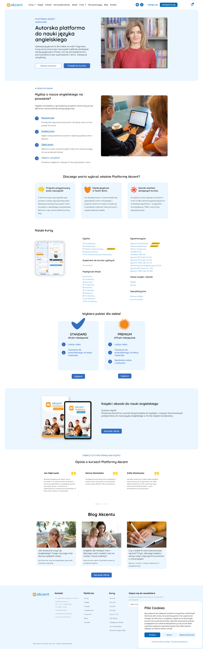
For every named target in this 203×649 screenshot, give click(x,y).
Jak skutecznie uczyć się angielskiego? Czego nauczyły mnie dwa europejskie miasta (55, 553)
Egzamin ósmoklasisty (139, 243)
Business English (136, 296)
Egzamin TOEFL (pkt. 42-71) (141, 263)
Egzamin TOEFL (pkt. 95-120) (141, 271)
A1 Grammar (87, 276)
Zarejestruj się (168, 4)
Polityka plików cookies (161, 641)
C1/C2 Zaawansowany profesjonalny (97, 254)
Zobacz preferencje (186, 635)
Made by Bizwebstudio (64, 644)
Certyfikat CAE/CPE (137, 254)
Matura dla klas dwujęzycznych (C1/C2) (145, 265)
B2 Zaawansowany (90, 252)
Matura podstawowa (138, 246)
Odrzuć (169, 635)
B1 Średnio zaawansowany (93, 249)
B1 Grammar (87, 287)
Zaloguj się (153, 4)
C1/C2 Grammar (89, 298)
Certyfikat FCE (135, 252)
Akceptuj (152, 635)
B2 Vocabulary (88, 296)
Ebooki (133, 285)
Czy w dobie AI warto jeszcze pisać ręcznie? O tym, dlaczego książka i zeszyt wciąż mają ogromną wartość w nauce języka (146, 554)
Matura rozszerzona (138, 249)
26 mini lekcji (87, 265)
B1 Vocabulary (88, 290)
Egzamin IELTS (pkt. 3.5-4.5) (141, 257)
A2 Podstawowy (89, 246)
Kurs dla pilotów (136, 299)
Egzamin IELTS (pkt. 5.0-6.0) (141, 260)
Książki (133, 282)
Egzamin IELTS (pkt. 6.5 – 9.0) (141, 268)
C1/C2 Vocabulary (90, 301)
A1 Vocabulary (88, 279)
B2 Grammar (88, 293)
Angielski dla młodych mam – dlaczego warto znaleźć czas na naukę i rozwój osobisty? (98, 553)
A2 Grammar (88, 282)
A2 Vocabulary (88, 285)
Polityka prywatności (179, 641)
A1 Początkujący (89, 243)
